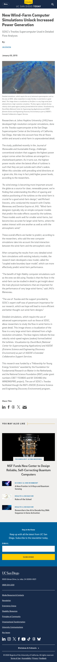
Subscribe (28, 557)
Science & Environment (26, 483)
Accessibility (26, 658)
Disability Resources (9, 611)
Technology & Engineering (28, 459)
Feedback (42, 658)
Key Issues (6, 632)
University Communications (12, 627)
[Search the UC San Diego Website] (52, 4)
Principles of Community (11, 616)
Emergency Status (9, 606)
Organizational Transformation (13, 622)
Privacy (35, 658)
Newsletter (6, 600)
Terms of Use (16, 658)
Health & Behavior (24, 496)
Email (5, 543)
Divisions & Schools (27, 648)
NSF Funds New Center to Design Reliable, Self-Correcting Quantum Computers (28, 470)
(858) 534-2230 (8, 585)
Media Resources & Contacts (13, 595)
